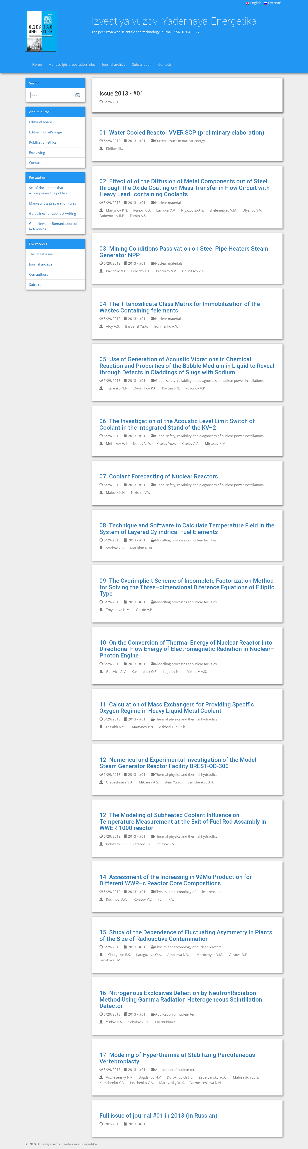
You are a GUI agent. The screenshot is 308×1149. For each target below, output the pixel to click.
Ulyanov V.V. (252, 210)
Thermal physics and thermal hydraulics (185, 719)
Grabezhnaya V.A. (119, 782)
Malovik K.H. (116, 492)
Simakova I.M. (110, 960)
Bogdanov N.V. (150, 1077)
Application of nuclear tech (175, 1014)
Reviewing (37, 152)
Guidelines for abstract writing (52, 213)
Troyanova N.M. (118, 609)
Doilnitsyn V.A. (193, 271)
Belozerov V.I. (116, 844)
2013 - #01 (136, 140)
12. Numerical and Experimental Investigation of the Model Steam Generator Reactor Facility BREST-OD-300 (177, 763)
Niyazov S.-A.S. (192, 210)
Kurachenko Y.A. (112, 1082)
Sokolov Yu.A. (138, 1022)
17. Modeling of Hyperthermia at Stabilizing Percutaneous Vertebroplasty (177, 1058)
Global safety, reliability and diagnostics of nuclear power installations (209, 380)
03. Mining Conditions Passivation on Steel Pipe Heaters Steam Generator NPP (183, 252)
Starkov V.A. (115, 547)
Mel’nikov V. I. (117, 443)
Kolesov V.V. (165, 844)
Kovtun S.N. (171, 388)
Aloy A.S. (113, 326)
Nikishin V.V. (140, 492)
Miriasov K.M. (215, 443)
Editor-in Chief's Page (45, 132)
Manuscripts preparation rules (71, 64)
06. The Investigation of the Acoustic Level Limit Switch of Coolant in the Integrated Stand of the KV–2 (177, 424)
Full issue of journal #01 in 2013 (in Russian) (158, 1115)
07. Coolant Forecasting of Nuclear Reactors (158, 476)
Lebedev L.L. (141, 271)
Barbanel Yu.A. (136, 326)
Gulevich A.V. (116, 671)
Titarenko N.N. (117, 388)
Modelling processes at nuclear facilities (185, 540)
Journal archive (113, 64)
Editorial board (40, 122)
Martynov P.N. (117, 210)
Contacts (165, 64)
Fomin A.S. (138, 215)
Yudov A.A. (114, 1022)
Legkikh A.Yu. (116, 727)
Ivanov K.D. (142, 210)
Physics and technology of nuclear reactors (187, 891)
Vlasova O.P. (238, 954)
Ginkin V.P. (144, 609)
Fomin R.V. (166, 899)
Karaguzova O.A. (149, 954)
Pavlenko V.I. (116, 271)
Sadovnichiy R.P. (111, 215)
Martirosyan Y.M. (210, 954)
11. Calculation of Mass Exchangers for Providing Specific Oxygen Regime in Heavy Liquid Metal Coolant (176, 707)
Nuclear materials (168, 202)
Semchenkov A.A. (201, 782)
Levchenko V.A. (142, 1082)
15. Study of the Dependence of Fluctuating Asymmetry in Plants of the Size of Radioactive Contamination (185, 935)
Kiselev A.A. (191, 443)
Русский (274, 2)
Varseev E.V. (142, 844)
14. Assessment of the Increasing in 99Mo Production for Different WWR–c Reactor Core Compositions (175, 880)
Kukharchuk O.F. (144, 671)
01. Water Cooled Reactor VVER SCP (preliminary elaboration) (181, 132)
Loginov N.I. (172, 671)
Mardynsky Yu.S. (172, 1082)
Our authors (38, 274)
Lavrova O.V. (166, 210)
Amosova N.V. (178, 954)
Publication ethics (42, 142)
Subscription (142, 64)
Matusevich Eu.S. (246, 1077)
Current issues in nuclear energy (179, 140)
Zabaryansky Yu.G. (213, 1077)
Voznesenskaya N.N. (206, 1082)
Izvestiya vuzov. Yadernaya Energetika (174, 21)
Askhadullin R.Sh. (172, 727)
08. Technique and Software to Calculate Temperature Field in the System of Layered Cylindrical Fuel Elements (186, 528)
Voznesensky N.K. (119, 1077)
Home (37, 64)
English (255, 2)
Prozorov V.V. (166, 271)
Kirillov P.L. (114, 148)
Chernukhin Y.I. (166, 1022)
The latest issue (41, 254)
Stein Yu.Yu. (173, 782)
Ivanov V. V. (142, 443)
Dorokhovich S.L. (180, 1077)
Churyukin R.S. (119, 954)
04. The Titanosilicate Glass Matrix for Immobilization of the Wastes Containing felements (179, 307)
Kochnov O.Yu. (117, 899)
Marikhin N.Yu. (141, 547)
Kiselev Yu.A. (166, 443)
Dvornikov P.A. (145, 388)
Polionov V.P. (195, 388)
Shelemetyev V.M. (223, 210)
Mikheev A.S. (197, 671)
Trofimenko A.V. (165, 326)
